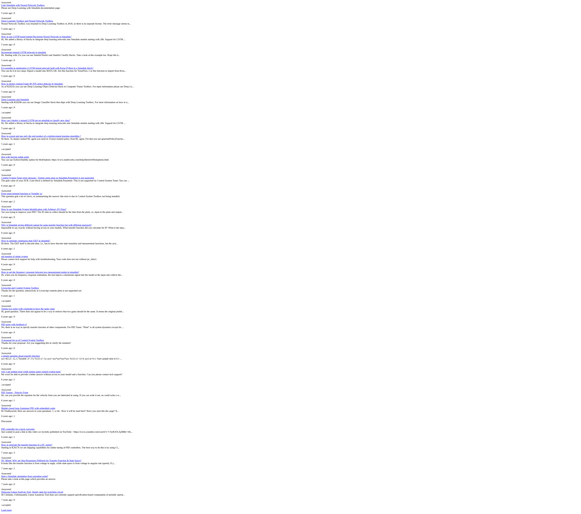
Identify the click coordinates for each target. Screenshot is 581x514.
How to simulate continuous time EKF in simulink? (25, 240)
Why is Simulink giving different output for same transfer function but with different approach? (46, 225)
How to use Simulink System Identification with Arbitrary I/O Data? (33, 209)
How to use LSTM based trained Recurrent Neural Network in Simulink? (36, 36)
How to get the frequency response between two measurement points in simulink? (40, 272)
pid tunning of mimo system (14, 256)
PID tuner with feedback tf (14, 324)
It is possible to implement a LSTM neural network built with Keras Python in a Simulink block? (47, 68)
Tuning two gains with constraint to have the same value (28, 308)
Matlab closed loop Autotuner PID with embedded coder (28, 408)
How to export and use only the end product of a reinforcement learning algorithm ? (41, 136)
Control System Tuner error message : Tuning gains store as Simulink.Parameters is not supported (47, 178)
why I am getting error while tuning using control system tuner (31, 371)
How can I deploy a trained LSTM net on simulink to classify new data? (35, 120)
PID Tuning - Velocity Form (14, 392)
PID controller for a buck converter (18, 429)
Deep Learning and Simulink (15, 99)
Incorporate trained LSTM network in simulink (23, 52)
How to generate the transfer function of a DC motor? (26, 445)
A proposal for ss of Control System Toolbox (22, 340)
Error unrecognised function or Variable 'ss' (21, 193)
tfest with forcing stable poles (15, 157)
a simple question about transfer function (20, 356)
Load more (6, 510)
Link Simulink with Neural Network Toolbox (23, 5)
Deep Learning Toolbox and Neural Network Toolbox (27, 21)
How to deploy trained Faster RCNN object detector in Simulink (32, 84)
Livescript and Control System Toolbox (20, 288)
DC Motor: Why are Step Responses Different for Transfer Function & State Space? (41, 460)
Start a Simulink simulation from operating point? (24, 476)
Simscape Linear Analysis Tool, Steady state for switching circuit (32, 492)
